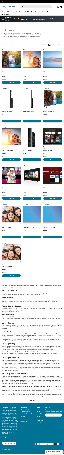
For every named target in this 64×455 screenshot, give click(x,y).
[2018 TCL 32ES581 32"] (52, 137)
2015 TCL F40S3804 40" (28, 73)
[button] (61, 6)
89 (34, 280)
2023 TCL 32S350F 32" (7, 189)
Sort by (11, 45)
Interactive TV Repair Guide (27, 413)
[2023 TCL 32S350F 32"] (11, 176)
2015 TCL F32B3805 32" (7, 266)
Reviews (21, 11)
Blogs (32, 11)
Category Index (24, 421)
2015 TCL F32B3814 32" (7, 227)
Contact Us (37, 11)
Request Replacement (52, 11)
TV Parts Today (7, 449)
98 (42, 280)
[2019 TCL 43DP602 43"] (11, 137)
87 (28, 280)
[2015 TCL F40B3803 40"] (32, 215)
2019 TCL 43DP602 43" (7, 150)
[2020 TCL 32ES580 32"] (32, 137)
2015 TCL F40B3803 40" (28, 227)
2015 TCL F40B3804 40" (49, 227)
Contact (23, 416)
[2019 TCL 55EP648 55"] (11, 99)
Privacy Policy (39, 422)
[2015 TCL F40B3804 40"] (52, 215)
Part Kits (16, 11)
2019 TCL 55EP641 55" (48, 73)
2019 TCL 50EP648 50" (28, 111)
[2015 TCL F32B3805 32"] (11, 253)
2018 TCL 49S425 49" (48, 189)
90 (37, 280)
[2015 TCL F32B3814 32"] (11, 215)
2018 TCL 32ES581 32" (48, 150)
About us (23, 418)
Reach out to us (8, 396)
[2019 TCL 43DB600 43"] (32, 176)
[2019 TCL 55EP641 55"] (52, 60)
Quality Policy (39, 420)
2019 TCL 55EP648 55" (7, 111)
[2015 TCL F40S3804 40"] (32, 60)
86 (25, 280)
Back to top (32, 400)
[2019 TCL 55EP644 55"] (11, 60)
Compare (44, 45)
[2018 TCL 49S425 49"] (52, 176)
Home (3, 11)
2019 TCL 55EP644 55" (7, 73)
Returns (44, 11)
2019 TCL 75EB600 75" (48, 111)
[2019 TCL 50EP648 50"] (32, 99)
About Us (27, 11)
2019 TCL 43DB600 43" (28, 189)
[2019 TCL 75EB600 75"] (52, 99)
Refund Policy (39, 413)
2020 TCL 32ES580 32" (28, 150)
